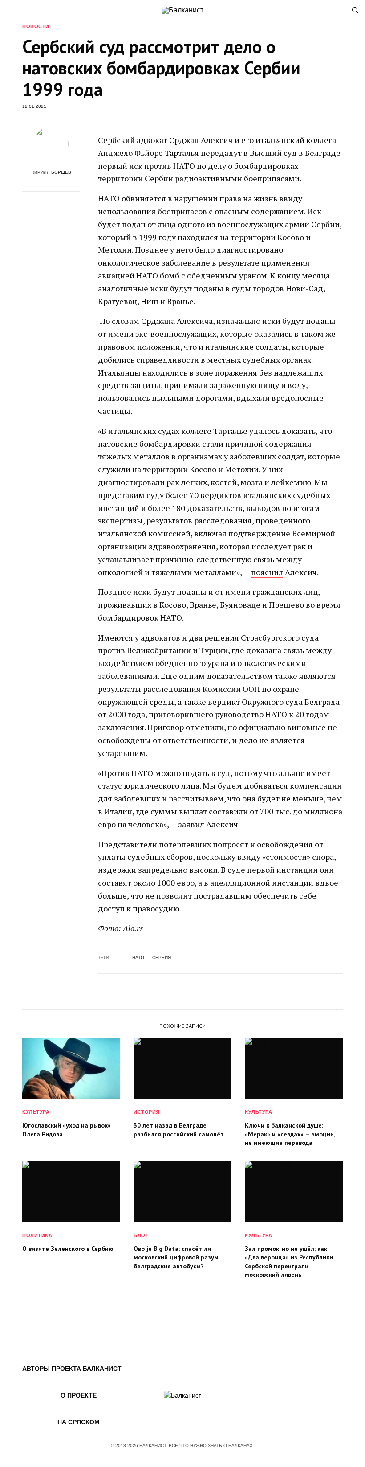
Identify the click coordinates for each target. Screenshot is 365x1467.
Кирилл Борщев (51, 172)
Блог (141, 1235)
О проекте (79, 1395)
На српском (78, 1422)
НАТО (138, 958)
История (147, 1112)
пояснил (267, 572)
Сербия (161, 958)
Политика (37, 1235)
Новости (35, 26)
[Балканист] (182, 10)
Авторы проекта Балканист (72, 1368)
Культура (35, 1112)
